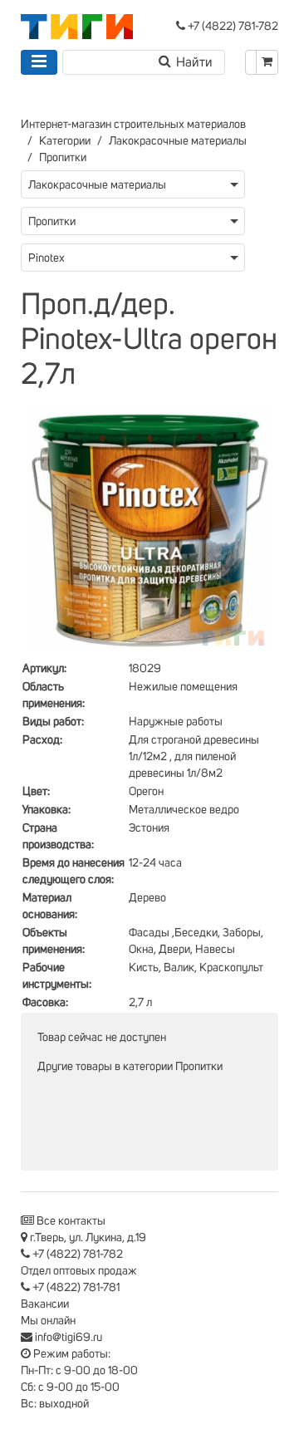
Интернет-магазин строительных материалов (133, 124)
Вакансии (45, 1304)
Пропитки (62, 158)
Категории (65, 141)
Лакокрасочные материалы (178, 141)
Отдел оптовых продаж (79, 1271)
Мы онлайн (48, 1321)
